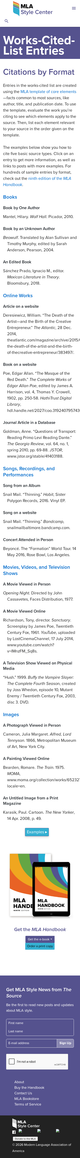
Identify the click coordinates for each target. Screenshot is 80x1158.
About (19, 1082)
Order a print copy (40, 946)
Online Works (18, 296)
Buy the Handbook (29, 1087)
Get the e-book (38, 939)
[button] (74, 9)
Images (11, 715)
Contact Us (23, 1093)
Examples (35, 832)
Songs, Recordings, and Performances (29, 472)
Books (10, 197)
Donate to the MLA (25, 1138)
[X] (45, 1131)
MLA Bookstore (26, 1098)
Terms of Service (27, 1104)
